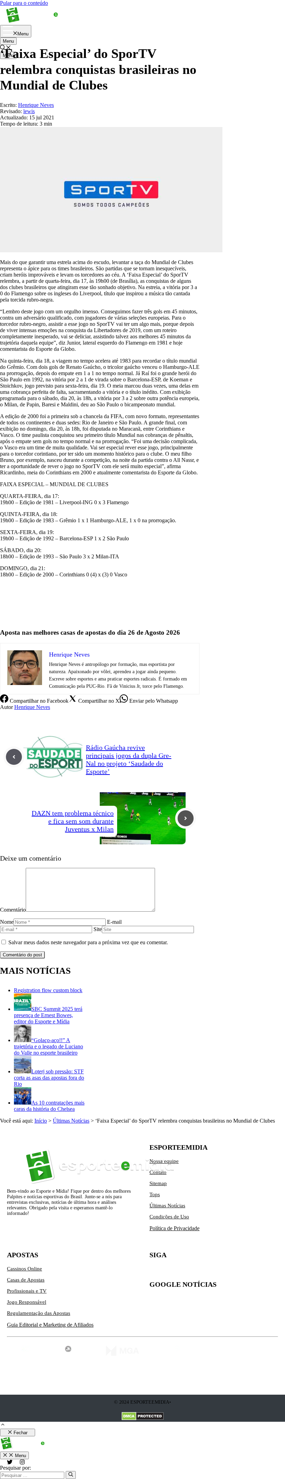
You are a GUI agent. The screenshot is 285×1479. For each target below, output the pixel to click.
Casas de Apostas (25, 1280)
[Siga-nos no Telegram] (213, 1271)
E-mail (114, 922)
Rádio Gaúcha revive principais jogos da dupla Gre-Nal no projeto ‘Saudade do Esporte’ (128, 759)
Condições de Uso (169, 1216)
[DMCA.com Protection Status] (143, 1417)
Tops (154, 1194)
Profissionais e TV (27, 1291)
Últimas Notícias (71, 1121)
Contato (157, 1172)
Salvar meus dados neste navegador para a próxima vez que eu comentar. (88, 942)
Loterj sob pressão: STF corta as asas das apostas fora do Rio (49, 1077)
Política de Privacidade (174, 1228)
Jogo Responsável (26, 1302)
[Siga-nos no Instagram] (169, 1271)
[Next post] (185, 818)
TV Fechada (13, 615)
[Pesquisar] (71, 1475)
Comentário (13, 910)
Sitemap (158, 1183)
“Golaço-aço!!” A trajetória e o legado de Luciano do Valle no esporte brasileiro (48, 1046)
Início (40, 1121)
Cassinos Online (24, 1268)
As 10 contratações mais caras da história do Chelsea (49, 1106)
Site (97, 929)
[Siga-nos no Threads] (198, 1271)
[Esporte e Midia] (42, 22)
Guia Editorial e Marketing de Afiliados (50, 1325)
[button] (3, 1425)
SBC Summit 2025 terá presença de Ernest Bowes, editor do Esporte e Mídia (48, 1015)
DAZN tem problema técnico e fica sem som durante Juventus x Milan (73, 821)
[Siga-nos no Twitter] (155, 1271)
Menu (8, 41)
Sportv (7, 604)
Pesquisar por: (15, 1468)
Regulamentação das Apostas (38, 1313)
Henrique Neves (32, 707)
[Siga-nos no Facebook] (184, 1271)
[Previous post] (13, 756)
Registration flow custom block (48, 990)
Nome (7, 922)
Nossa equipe (164, 1161)
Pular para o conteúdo (24, 3)
